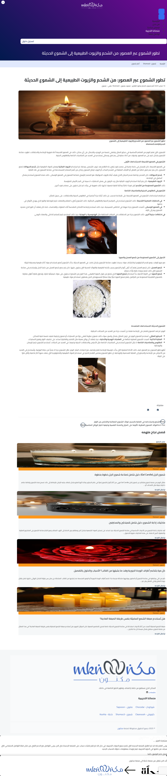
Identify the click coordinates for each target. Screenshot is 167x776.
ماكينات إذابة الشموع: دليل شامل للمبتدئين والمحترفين (137, 522)
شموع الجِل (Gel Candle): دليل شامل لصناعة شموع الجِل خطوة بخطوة (130, 474)
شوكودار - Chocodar (145, 707)
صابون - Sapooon (125, 707)
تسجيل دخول (28, 41)
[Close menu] (161, 16)
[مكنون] (91, 5)
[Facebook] (158, 410)
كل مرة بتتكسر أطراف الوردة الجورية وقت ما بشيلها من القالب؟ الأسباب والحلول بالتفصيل (119, 570)
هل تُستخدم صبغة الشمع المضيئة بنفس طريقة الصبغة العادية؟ (132, 618)
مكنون (120, 728)
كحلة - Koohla (106, 714)
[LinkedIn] (148, 410)
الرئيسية (162, 63)
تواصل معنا (154, 34)
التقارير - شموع (131, 85)
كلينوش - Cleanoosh (144, 714)
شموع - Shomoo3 (149, 63)
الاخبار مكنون (141, 85)
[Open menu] (161, 11)
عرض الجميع (160, 441)
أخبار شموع (135, 63)
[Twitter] (153, 410)
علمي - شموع (107, 85)
